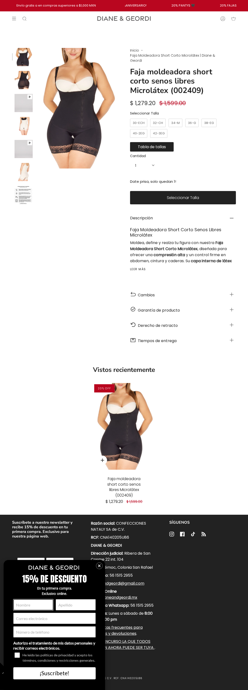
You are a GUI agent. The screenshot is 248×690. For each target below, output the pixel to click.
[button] (99, 566)
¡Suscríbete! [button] (54, 673)
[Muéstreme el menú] (15, 18)
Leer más (138, 269)
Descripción (141, 218)
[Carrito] (233, 18)
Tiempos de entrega (156, 341)
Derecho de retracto (157, 325)
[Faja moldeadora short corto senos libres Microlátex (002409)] (124, 426)
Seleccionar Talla (144, 113)
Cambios (145, 295)
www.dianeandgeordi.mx (114, 597)
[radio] (138, 123)
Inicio (134, 50)
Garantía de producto (158, 310)
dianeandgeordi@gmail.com (117, 583)
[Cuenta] (222, 18)
